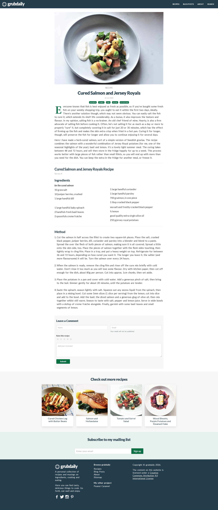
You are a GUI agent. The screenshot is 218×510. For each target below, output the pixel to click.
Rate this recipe (62, 336)
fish (108, 102)
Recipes (176, 4)
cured (101, 102)
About (200, 4)
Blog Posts (188, 4)
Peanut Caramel (102, 486)
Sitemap (98, 477)
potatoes (124, 102)
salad (115, 102)
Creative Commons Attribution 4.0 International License (145, 475)
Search (210, 4)
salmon (93, 102)
